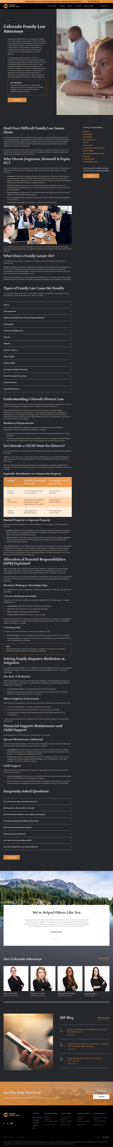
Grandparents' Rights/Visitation (94, 148)
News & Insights (88, 6)
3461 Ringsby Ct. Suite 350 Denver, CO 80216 (66, 1119)
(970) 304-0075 (50, 1125)
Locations (78, 6)
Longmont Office (83, 1113)
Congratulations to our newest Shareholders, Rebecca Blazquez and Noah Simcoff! (53, 1)
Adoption (86, 131)
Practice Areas (52, 6)
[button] (38, 305)
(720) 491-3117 (94, 1)
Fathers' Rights (88, 145)
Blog (34, 1128)
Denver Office (66, 1113)
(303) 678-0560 (66, 1125)
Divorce (85, 142)
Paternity (86, 156)
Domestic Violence (89, 140)
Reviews (70, 6)
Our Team (36, 1120)
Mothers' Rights (88, 151)
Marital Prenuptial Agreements (93, 153)
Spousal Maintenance (90, 162)
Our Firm (62, 6)
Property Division (89, 159)
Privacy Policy (20, 1137)
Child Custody (87, 134)
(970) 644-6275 (98, 1125)
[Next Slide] (104, 922)
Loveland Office (99, 1113)
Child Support (87, 137)
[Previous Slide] (9, 922)
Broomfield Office (51, 1113)
